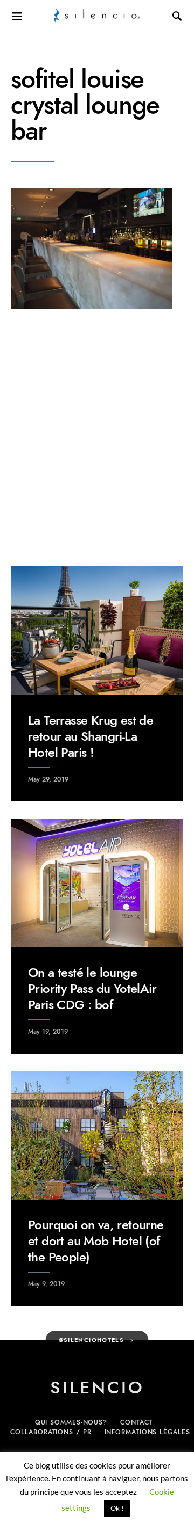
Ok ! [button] (116, 1508)
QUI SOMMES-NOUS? (71, 1422)
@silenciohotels (91, 1340)
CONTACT (136, 1422)
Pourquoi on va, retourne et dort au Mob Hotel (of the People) (96, 1241)
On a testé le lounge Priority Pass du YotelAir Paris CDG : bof (92, 988)
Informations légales (147, 1432)
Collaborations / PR (50, 1432)
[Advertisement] (97, 437)
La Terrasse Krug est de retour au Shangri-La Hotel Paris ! (90, 736)
